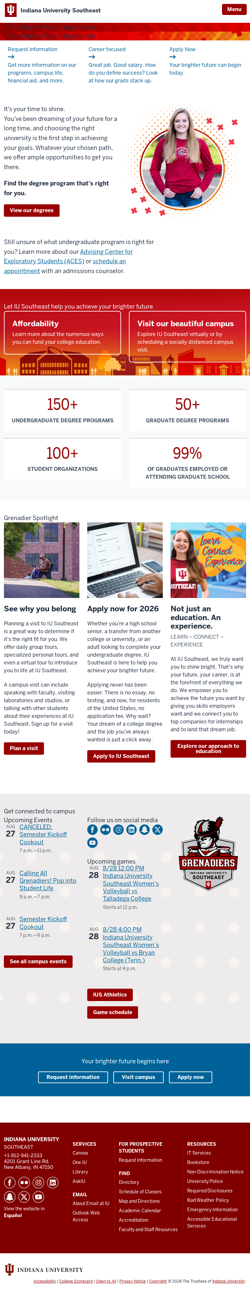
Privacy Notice (132, 1281)
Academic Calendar (140, 1211)
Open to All (106, 1281)
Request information (73, 1077)
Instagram (118, 829)
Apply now (190, 1077)
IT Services (199, 1153)
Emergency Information (212, 1210)
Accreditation (133, 1220)
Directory (129, 1182)
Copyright (158, 1281)
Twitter (157, 829)
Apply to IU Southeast (121, 756)
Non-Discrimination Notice (215, 1172)
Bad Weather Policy (208, 1200)
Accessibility (45, 1281)
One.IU (80, 1162)
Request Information (140, 1160)
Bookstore (198, 1162)
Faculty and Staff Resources (148, 1229)
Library (80, 1172)
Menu (234, 9)
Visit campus (138, 1077)
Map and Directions (139, 1201)
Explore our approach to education (208, 749)
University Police (205, 1181)
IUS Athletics (110, 994)
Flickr (105, 829)
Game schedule (112, 1012)
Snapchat (144, 829)
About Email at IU (91, 1203)
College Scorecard (76, 1281)
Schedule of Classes (140, 1192)
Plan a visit (24, 748)
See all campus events (38, 961)
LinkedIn (131, 829)
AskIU (79, 1181)
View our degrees (32, 210)
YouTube (92, 842)
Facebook (92, 829)
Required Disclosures (209, 1191)
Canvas (80, 1153)
